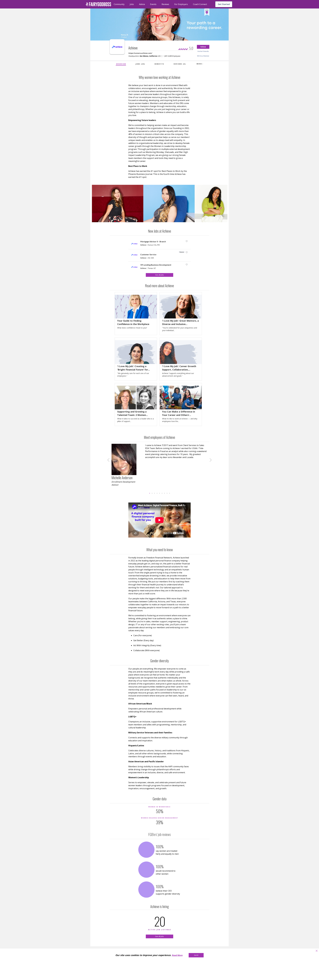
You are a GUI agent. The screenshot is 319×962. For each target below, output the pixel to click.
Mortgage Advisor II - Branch (153, 241)
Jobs (132, 4)
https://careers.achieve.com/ (140, 53)
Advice (142, 4)
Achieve (143, 245)
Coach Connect (200, 4)
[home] (98, 4)
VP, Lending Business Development (155, 265)
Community (119, 4)
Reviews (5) (180, 64)
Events (153, 4)
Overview (121, 64)
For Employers (181, 4)
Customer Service (148, 254)
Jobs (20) (140, 64)
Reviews (165, 4)
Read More (177, 955)
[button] (203, 47)
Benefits (159, 64)
